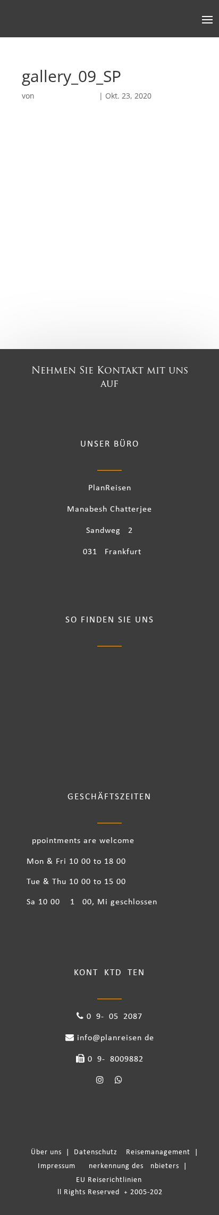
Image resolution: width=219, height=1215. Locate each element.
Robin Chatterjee (67, 96)
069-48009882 (114, 1059)
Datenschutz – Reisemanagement (134, 1152)
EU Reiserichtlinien (109, 1180)
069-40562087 (113, 1017)
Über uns (48, 1152)
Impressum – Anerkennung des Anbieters (109, 1166)
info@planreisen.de (114, 1038)
